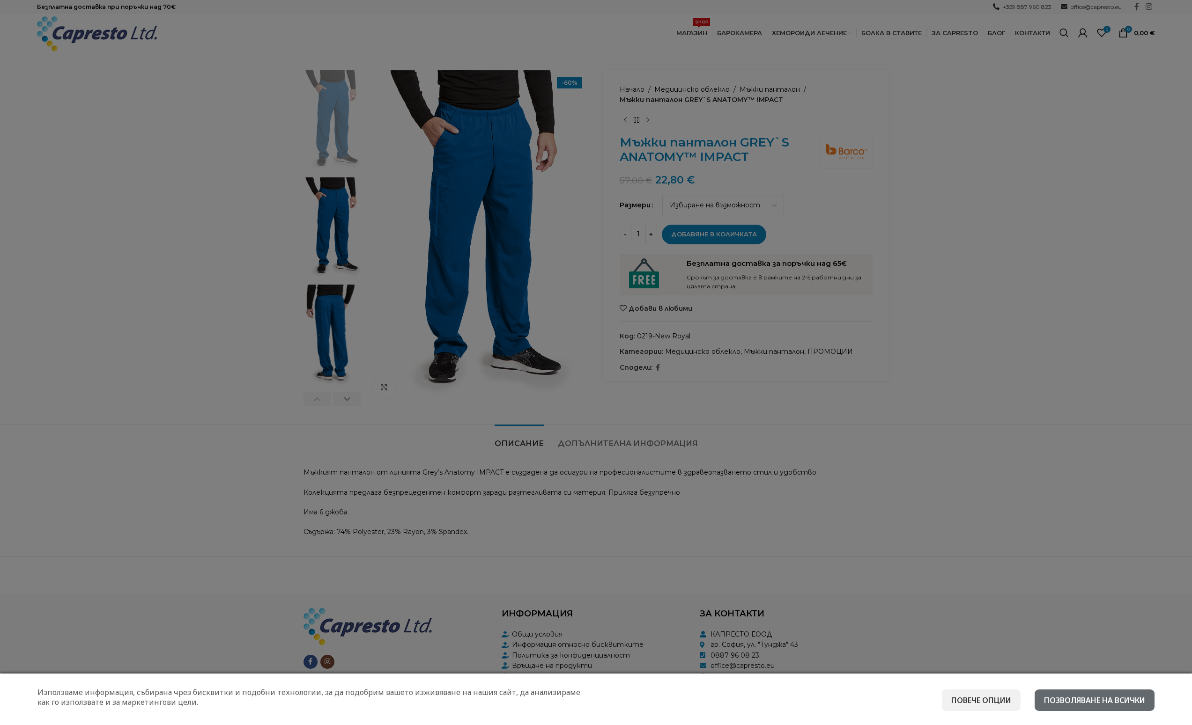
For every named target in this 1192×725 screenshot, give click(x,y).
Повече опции (981, 700)
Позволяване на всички (1094, 700)
